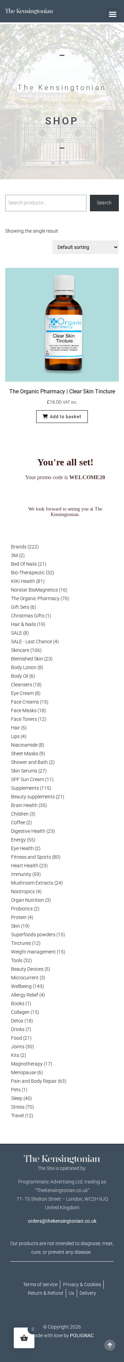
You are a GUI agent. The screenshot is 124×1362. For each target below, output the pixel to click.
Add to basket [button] (65, 416)
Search (104, 202)
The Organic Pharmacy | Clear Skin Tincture (62, 391)
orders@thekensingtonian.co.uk (62, 1221)
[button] (112, 14)
